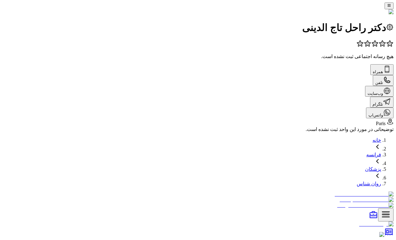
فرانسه (373, 154)
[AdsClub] (389, 234)
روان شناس (369, 183)
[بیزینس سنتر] (373, 218)
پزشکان (373, 169)
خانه (376, 140)
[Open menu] (386, 214)
